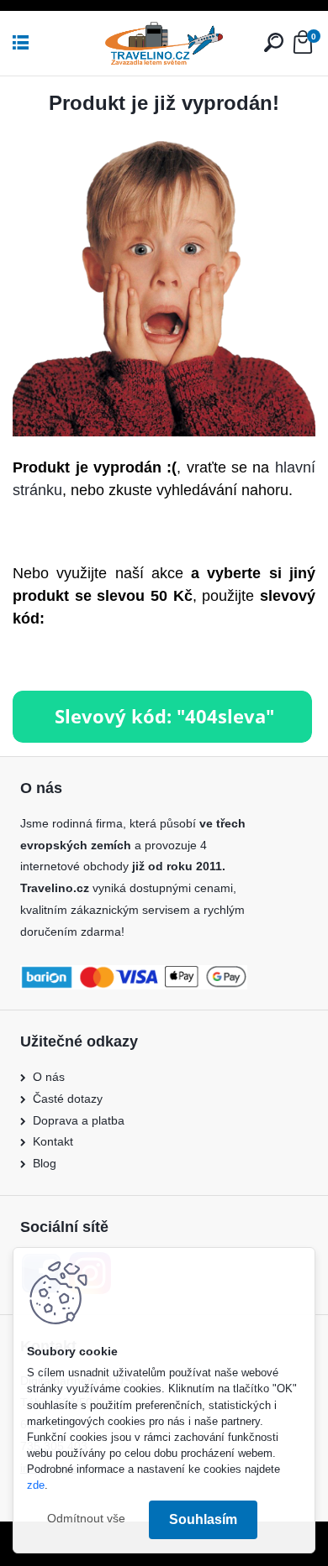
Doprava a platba (78, 1120)
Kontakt (53, 1141)
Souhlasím (203, 1519)
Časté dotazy (68, 1098)
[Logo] (164, 43)
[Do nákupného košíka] (162, 700)
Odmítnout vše (86, 1518)
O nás (49, 1076)
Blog (44, 1163)
